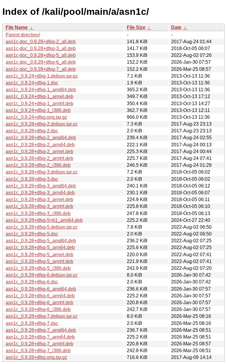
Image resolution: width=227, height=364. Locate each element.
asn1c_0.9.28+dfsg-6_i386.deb (38, 309)
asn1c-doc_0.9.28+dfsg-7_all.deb (41, 69)
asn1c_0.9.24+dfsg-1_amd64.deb (41, 89)
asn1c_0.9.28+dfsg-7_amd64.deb (41, 330)
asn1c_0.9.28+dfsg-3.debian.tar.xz (41, 171)
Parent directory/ (23, 34)
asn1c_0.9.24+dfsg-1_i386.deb (38, 110)
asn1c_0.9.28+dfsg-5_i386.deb (38, 268)
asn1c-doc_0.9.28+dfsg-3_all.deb (41, 48)
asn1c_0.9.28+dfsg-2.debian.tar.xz (41, 123)
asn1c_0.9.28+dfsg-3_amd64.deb (41, 185)
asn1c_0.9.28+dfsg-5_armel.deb (39, 254)
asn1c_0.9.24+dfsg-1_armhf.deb (39, 103)
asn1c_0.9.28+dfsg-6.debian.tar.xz (41, 275)
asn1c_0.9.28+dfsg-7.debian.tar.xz (41, 316)
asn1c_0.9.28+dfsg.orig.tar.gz (36, 357)
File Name (17, 27)
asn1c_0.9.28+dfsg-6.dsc (32, 281)
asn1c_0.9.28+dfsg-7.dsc (32, 323)
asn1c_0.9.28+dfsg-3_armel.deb (39, 199)
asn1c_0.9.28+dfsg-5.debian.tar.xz (41, 227)
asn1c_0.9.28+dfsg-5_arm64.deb (40, 247)
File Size (136, 27)
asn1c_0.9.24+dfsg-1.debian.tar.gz (42, 75)
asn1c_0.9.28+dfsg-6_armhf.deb (39, 302)
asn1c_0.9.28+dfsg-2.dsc (32, 130)
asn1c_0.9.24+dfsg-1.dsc (32, 82)
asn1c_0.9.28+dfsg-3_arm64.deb (40, 192)
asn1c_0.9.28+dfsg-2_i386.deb (38, 165)
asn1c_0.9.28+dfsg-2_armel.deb (39, 151)
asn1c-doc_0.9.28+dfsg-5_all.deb (41, 55)
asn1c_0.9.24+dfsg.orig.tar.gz (36, 117)
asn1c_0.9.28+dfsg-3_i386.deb (38, 213)
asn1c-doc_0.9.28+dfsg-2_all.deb (41, 41)
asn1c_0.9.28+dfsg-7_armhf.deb (39, 343)
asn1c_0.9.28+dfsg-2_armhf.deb (39, 158)
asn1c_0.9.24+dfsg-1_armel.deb (39, 96)
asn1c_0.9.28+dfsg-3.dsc (32, 179)
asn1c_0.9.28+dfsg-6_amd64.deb (41, 288)
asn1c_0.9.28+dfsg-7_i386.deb (38, 350)
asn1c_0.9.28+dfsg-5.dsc (32, 233)
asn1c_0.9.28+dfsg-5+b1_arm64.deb (44, 220)
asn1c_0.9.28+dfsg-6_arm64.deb (40, 295)
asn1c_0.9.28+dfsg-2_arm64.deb (40, 144)
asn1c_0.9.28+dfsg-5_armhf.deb (39, 261)
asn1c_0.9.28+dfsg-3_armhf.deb (39, 206)
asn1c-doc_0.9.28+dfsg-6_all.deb (41, 62)
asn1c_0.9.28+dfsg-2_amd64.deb (41, 137)
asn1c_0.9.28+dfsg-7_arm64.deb (40, 336)
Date (176, 27)
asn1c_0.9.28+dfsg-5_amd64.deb (41, 240)
